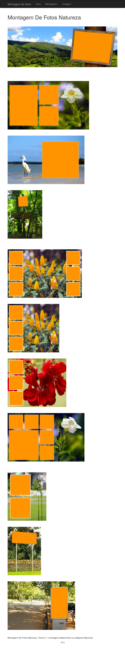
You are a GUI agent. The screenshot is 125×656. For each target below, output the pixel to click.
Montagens (50, 4)
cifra (63, 642)
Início (38, 4)
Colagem (66, 4)
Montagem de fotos (19, 4)
